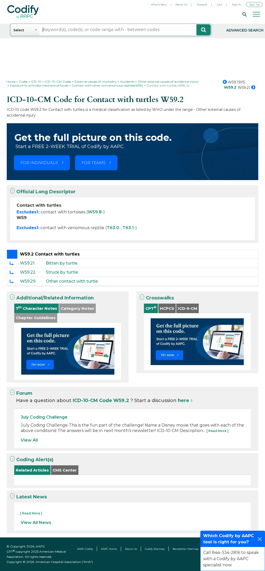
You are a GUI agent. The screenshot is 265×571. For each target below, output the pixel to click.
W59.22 (27, 272)
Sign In (236, 4)
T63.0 (113, 227)
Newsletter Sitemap (185, 549)
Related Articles (32, 470)
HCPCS (167, 308)
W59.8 (95, 212)
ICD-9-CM (187, 308)
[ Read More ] (218, 431)
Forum (24, 393)
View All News (36, 522)
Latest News (31, 497)
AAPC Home (109, 549)
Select (18, 30)
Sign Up (254, 4)
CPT (150, 308)
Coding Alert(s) (34, 459)
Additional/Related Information (55, 298)
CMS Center (65, 470)
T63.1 (128, 227)
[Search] (244, 14)
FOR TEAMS (94, 162)
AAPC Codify (85, 549)
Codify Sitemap (155, 549)
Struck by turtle (62, 272)
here (183, 400)
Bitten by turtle (61, 263)
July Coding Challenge (44, 417)
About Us (181, 4)
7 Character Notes (36, 308)
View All (29, 440)
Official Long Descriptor (46, 192)
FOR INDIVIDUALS (39, 162)
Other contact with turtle (72, 281)
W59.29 (27, 281)
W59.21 (27, 263)
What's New (159, 4)
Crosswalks (160, 298)
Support (202, 4)
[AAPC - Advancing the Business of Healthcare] (23, 11)
